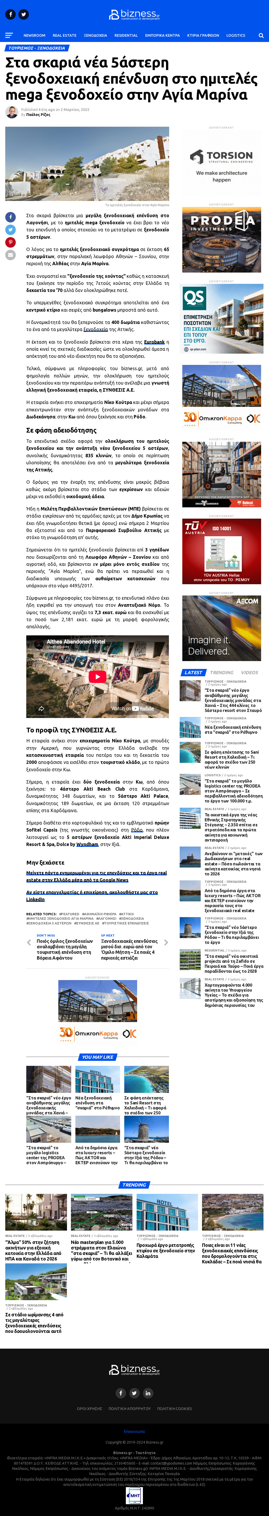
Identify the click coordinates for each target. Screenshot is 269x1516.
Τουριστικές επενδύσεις (126, 923)
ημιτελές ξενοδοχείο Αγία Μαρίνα (61, 918)
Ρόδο (137, 829)
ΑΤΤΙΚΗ (127, 914)
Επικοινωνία (134, 1431)
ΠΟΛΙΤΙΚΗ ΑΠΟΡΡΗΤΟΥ (129, 1409)
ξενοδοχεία (96, 329)
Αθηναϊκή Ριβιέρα (100, 914)
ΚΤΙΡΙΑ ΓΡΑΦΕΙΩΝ (203, 35)
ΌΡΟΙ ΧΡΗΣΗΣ (89, 1409)
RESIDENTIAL (126, 35)
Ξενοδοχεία (132, 918)
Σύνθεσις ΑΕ (87, 923)
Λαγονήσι (107, 918)
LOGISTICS (235, 35)
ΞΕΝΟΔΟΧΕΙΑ (95, 35)
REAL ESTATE (64, 35)
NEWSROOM (34, 35)
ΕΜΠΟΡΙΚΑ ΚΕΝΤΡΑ (162, 35)
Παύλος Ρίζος (38, 115)
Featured (70, 914)
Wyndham (87, 844)
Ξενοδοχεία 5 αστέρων (49, 923)
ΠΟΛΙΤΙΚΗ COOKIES (174, 1409)
